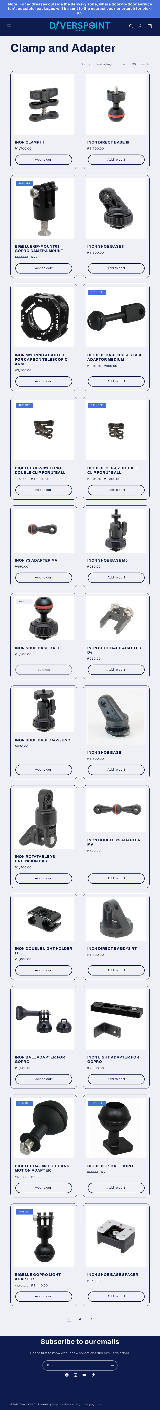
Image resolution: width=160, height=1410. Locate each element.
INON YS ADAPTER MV (36, 560)
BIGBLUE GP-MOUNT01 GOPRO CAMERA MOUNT (39, 248)
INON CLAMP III (29, 142)
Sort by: (86, 64)
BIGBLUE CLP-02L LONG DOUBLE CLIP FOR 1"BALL (40, 470)
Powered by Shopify (49, 1404)
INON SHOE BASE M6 (107, 560)
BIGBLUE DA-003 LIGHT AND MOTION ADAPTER (42, 1168)
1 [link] (69, 1319)
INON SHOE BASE (104, 752)
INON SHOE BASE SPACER (113, 1275)
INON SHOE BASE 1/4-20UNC (42, 740)
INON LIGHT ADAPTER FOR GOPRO (113, 1059)
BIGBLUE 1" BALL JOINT (110, 1166)
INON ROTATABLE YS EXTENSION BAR (35, 859)
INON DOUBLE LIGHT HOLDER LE (43, 951)
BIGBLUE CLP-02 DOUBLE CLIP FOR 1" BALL (112, 470)
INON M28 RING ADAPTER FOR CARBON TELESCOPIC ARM (41, 359)
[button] (8, 26)
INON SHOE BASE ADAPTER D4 (114, 650)
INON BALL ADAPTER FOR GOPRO (40, 1059)
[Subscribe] (112, 1365)
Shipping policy (93, 1404)
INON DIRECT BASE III (108, 142)
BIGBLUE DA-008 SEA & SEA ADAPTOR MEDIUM (114, 357)
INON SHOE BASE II (106, 246)
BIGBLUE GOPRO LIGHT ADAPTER (38, 1277)
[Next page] (91, 1318)
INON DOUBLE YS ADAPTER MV (114, 842)
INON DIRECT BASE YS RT (112, 949)
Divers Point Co (28, 1404)
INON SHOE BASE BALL (37, 648)
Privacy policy (72, 1404)
